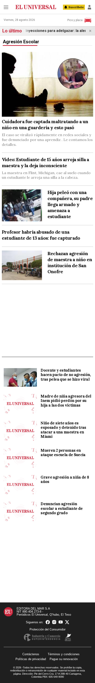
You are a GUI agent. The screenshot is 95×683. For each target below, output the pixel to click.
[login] (89, 7)
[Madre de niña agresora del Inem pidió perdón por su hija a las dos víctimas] (20, 404)
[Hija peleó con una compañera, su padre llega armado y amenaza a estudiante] (22, 205)
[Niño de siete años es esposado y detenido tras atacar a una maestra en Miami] (20, 431)
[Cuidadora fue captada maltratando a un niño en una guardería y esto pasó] (47, 84)
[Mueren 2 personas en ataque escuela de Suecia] (20, 458)
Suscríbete (76, 7)
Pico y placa (75, 20)
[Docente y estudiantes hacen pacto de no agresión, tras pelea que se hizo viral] (20, 377)
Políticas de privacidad (30, 659)
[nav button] (6, 7)
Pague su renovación (64, 659)
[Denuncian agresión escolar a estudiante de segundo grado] (20, 511)
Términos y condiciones (64, 654)
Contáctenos (30, 654)
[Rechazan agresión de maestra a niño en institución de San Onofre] (22, 265)
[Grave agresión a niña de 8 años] (20, 485)
